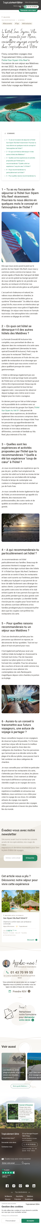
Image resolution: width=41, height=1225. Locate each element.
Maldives (6, 17)
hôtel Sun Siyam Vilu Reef (15, 60)
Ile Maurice (8, 1196)
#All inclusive (26, 23)
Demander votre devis (9, 1142)
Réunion (8, 1199)
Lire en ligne (25, 1119)
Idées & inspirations (31, 2)
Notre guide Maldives (20, 1086)
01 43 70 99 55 (22, 972)
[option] (13, 1067)
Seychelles (19, 1196)
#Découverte (7, 23)
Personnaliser (11, 1221)
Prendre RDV (20, 991)
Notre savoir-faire (19, 6)
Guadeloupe (29, 1199)
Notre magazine (32, 6)
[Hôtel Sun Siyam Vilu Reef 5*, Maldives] (20, 901)
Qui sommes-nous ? (8, 1138)
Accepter (30, 1221)
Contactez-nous (7, 1147)
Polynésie (18, 1199)
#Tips (17, 23)
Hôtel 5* (15, 918)
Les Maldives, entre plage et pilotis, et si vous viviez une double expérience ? (13, 1074)
